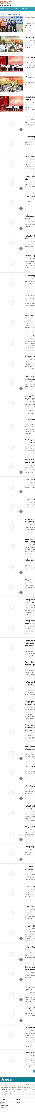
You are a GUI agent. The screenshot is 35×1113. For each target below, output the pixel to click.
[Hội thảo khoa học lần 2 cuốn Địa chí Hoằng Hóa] (11, 84)
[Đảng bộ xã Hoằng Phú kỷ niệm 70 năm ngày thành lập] (11, 486)
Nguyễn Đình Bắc (27, 1089)
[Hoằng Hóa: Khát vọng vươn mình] (11, 363)
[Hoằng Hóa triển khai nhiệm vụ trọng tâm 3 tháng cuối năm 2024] (11, 567)
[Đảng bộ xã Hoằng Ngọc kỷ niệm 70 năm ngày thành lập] (11, 793)
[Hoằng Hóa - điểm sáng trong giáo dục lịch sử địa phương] (11, 913)
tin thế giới (18, 1089)
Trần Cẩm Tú (12, 1094)
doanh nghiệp (4, 1094)
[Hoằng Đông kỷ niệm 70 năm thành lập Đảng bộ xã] (11, 853)
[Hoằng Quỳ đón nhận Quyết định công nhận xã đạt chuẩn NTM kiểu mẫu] (11, 243)
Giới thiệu (2, 1102)
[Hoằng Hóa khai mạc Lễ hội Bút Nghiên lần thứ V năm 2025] (11, 203)
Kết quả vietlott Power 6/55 (25, 1087)
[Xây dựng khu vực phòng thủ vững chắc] (11, 163)
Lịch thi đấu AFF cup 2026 (7, 1089)
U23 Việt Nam (20, 1085)
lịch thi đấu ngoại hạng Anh (17, 1091)
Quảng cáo (2, 1107)
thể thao (28, 1085)
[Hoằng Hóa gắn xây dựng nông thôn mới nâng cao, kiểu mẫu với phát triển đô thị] (11, 994)
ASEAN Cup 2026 (27, 1094)
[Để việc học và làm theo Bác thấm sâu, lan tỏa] (11, 64)
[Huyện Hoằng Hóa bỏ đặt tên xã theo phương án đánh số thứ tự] (11, 143)
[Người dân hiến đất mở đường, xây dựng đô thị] (11, 343)
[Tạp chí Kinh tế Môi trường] (26, 667)
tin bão (19, 1094)
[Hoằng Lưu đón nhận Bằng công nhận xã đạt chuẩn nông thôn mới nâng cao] (11, 223)
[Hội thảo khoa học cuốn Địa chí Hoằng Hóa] (11, 124)
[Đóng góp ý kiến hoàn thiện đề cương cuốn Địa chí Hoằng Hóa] (11, 587)
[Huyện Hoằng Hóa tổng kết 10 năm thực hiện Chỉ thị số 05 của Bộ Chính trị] (11, 104)
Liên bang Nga (4, 1085)
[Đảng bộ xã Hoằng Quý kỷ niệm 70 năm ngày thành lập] (11, 506)
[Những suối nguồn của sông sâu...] (11, 24)
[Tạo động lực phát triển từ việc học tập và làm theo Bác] (11, 302)
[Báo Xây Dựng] (27, 605)
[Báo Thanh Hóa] (27, 20)
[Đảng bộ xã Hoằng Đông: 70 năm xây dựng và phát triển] (11, 893)
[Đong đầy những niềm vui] (11, 426)
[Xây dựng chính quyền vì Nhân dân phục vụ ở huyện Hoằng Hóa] (11, 322)
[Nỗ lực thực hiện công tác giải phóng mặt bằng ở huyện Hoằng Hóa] (11, 1034)
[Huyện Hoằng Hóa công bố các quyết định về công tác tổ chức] (11, 282)
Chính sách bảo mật (4, 1105)
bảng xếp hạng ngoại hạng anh (8, 1087)
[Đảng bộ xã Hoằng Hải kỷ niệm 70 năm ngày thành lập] (11, 773)
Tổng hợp (18, 1102)
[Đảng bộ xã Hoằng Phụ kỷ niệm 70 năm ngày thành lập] (11, 834)
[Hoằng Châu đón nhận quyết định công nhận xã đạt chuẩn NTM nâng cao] (11, 954)
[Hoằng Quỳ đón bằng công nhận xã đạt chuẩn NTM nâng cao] (11, 1015)
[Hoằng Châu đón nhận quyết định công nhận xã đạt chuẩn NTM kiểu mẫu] (11, 183)
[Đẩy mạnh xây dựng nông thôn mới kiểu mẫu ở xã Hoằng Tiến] (11, 1059)
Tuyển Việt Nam (5, 1091)
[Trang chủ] (6, 3)
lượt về (28, 1091)
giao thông (12, 1085)
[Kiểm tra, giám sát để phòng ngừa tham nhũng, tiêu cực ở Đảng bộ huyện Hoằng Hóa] (11, 546)
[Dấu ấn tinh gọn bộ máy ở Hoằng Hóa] (11, 262)
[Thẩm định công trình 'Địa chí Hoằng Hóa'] (11, 44)
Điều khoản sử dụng (4, 1103)
